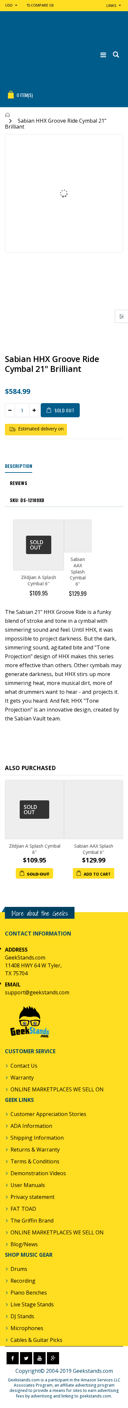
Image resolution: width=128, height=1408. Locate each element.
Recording (23, 1280)
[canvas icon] (121, 316)
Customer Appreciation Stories (48, 1114)
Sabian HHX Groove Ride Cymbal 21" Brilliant (52, 363)
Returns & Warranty (35, 1149)
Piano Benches (29, 1292)
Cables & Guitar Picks (36, 1340)
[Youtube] (39, 1358)
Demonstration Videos (38, 1173)
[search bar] (116, 55)
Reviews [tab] (18, 482)
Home (7, 115)
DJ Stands (22, 1316)
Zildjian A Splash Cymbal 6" (38, 580)
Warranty (22, 1077)
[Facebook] (13, 1358)
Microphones (27, 1328)
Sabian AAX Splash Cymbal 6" (78, 571)
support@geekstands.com (37, 992)
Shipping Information (37, 1137)
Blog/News (24, 1244)
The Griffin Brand (32, 1220)
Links (111, 5)
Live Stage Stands (32, 1304)
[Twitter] (26, 1358)
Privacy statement (32, 1197)
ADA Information (31, 1125)
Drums (19, 1269)
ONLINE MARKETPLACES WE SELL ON (57, 1089)
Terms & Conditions (35, 1161)
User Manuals (28, 1185)
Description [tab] (18, 465)
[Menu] (103, 54)
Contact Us (24, 1065)
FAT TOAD (23, 1208)
